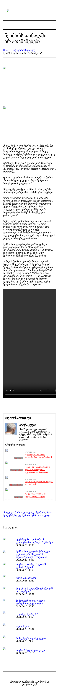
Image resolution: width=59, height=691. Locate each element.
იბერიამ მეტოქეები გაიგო (31, 650)
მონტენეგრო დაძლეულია (31, 638)
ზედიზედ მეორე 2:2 (27, 614)
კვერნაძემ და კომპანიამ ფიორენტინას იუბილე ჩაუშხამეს (38, 456)
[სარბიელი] (29, 10)
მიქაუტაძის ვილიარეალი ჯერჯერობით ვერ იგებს (35, 495)
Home (6, 50)
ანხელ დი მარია (12, 512)
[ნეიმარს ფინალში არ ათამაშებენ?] (29, 84)
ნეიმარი (40, 512)
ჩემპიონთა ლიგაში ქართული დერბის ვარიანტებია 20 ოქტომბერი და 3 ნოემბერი (37, 469)
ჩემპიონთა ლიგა (40, 515)
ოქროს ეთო (23, 626)
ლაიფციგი (29, 512)
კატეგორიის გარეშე (23, 50)
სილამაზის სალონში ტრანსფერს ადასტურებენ (39, 483)
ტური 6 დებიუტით (26, 578)
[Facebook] (27, 675)
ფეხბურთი (24, 515)
